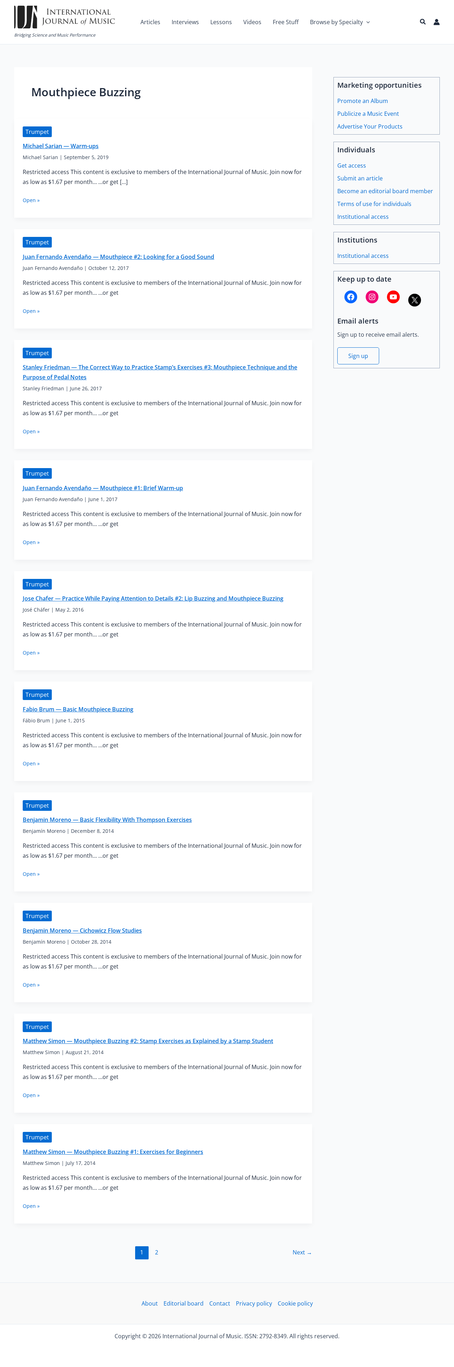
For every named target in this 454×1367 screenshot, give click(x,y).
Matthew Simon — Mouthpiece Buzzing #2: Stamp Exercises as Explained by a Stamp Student (148, 1041)
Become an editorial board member (385, 191)
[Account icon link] (436, 22)
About (150, 1303)
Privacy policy (254, 1303)
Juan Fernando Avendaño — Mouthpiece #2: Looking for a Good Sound (118, 257)
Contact (219, 1303)
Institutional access (363, 217)
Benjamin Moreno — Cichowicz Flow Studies (82, 930)
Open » (31, 200)
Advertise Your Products (370, 126)
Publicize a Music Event (368, 114)
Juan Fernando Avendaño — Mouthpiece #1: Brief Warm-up (103, 488)
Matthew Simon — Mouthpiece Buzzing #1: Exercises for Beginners (113, 1152)
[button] (366, 22)
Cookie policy (295, 1303)
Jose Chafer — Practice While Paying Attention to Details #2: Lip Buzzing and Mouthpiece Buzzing (153, 598)
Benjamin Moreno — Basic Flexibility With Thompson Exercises (107, 820)
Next (302, 1252)
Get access (351, 165)
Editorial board (184, 1303)
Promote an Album (362, 101)
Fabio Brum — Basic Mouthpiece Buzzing (78, 709)
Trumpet (37, 132)
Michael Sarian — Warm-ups (61, 146)
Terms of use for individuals (374, 204)
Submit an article (360, 178)
